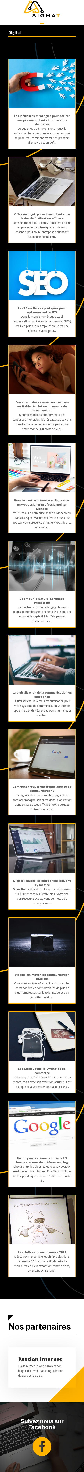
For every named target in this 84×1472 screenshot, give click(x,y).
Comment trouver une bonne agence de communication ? (42, 789)
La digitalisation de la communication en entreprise (42, 694)
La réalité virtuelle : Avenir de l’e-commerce (42, 1071)
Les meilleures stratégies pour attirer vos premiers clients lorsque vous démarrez (42, 120)
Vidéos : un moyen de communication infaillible (42, 977)
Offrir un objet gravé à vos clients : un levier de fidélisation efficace (42, 216)
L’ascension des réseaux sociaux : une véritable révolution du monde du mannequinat (42, 406)
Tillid (27, 1371)
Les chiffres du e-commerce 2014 (42, 1252)
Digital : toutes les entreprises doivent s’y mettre (42, 883)
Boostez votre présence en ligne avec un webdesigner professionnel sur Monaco (42, 504)
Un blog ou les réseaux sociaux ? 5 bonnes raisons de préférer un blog (42, 1160)
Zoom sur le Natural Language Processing (42, 601)
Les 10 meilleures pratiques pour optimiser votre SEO (42, 310)
